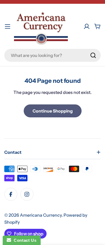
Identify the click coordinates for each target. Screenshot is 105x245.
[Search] (93, 55)
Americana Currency (41, 215)
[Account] (86, 26)
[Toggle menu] (7, 26)
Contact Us (23, 240)
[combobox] (52, 55)
